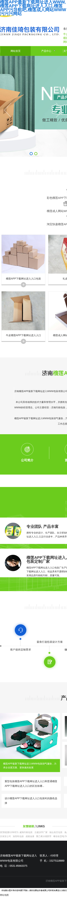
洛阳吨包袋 (18, 836)
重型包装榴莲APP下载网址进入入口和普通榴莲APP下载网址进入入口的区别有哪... (31, 783)
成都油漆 (30, 836)
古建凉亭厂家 (41, 832)
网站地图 (4, 895)
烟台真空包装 (55, 832)
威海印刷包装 (26, 832)
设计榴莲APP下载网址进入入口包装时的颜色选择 (31, 800)
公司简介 (27, 460)
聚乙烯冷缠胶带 (43, 836)
